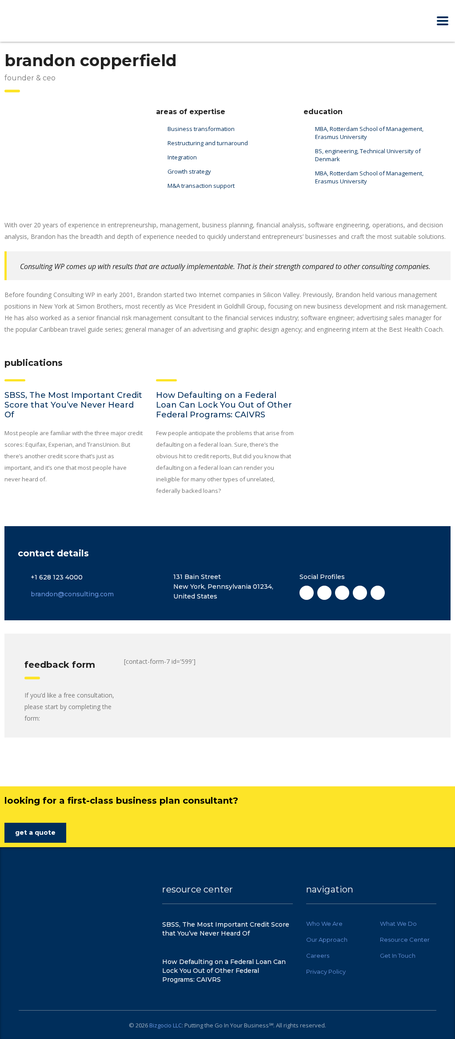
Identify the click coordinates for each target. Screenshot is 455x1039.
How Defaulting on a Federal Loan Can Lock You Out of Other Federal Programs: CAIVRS (224, 405)
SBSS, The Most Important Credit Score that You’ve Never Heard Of (73, 405)
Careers (317, 955)
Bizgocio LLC (165, 1025)
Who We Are (324, 923)
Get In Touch (397, 955)
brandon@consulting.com (72, 594)
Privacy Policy (326, 971)
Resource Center (405, 939)
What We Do (398, 923)
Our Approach (326, 939)
